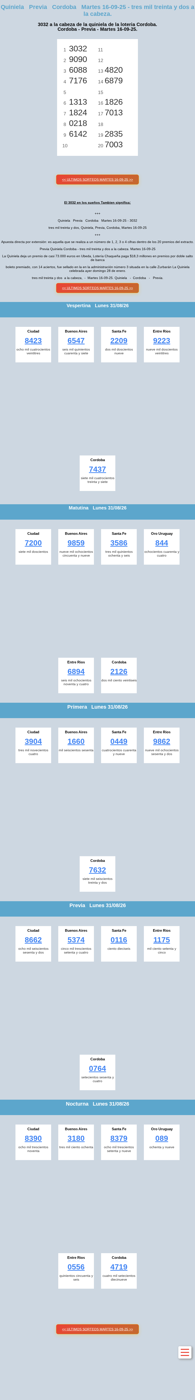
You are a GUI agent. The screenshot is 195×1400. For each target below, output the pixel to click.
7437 (97, 469)
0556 (76, 1267)
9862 (161, 741)
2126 (118, 671)
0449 (118, 741)
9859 (76, 543)
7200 (33, 543)
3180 (76, 1138)
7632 (97, 870)
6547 (76, 340)
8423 (33, 340)
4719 (118, 1267)
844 (161, 543)
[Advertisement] (97, 407)
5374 (76, 940)
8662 (33, 940)
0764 (97, 1068)
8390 (33, 1138)
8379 (118, 1138)
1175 (161, 940)
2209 (118, 340)
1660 (76, 741)
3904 (33, 741)
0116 (119, 940)
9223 (161, 340)
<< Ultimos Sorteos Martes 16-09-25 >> (97, 179)
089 (161, 1138)
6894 (76, 671)
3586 (118, 543)
